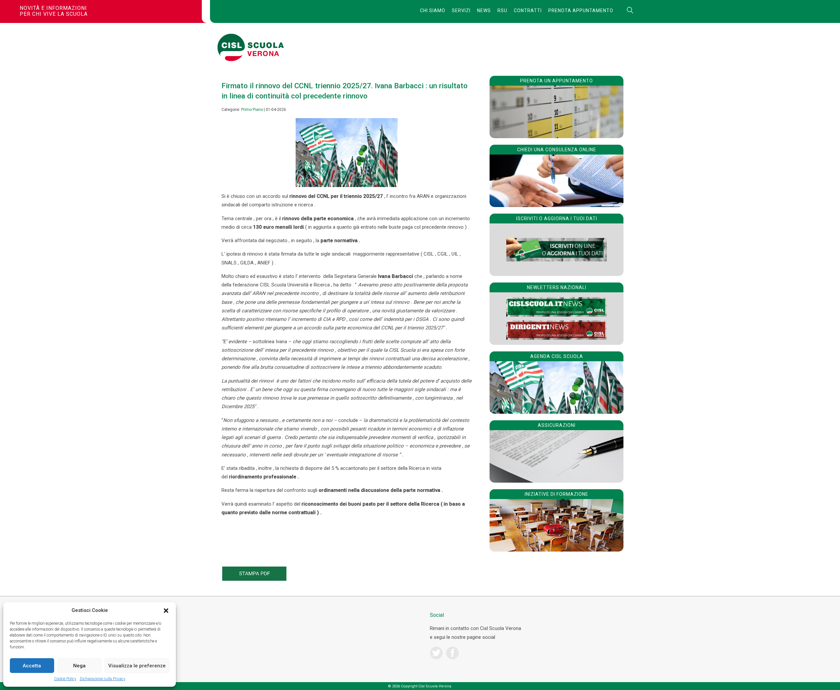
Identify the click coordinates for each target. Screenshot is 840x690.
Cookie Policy (65, 679)
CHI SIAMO (432, 10)
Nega (79, 666)
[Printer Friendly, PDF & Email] (254, 579)
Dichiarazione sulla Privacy (102, 679)
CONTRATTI (528, 10)
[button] (166, 610)
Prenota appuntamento (580, 10)
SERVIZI (461, 10)
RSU (502, 10)
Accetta (32, 666)
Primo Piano (252, 109)
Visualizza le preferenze (137, 666)
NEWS (484, 10)
